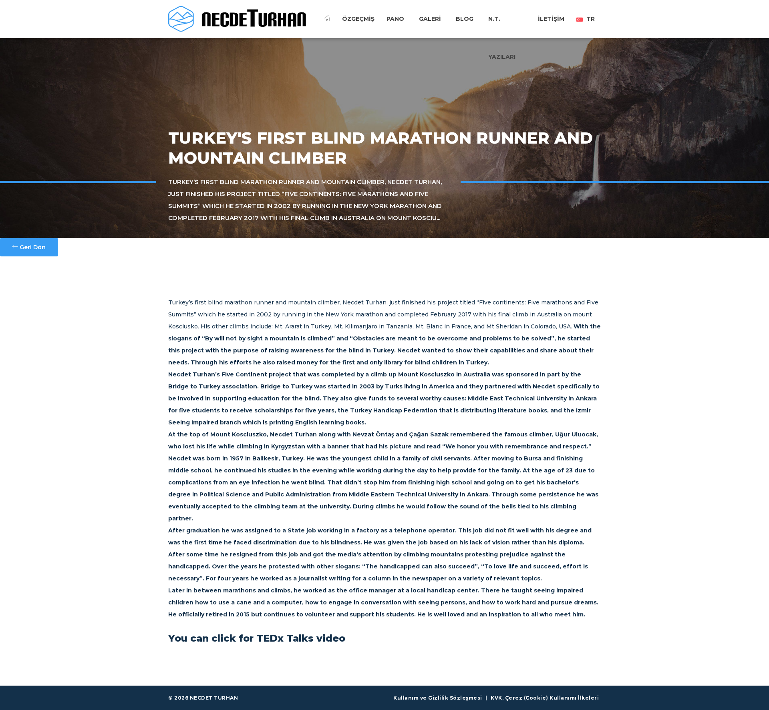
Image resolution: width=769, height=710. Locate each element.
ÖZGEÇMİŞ (358, 18)
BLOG (464, 18)
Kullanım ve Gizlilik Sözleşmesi (437, 698)
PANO (395, 18)
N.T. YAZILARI (501, 31)
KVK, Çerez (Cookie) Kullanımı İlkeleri (545, 698)
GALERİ (430, 18)
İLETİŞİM (551, 18)
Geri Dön (32, 247)
